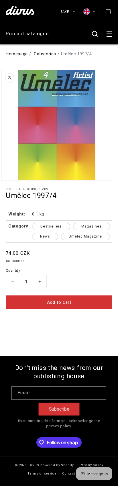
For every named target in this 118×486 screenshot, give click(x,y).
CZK (67, 11)
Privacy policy (91, 465)
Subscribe (59, 409)
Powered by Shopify (57, 465)
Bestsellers (51, 226)
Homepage (17, 53)
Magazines (91, 226)
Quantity (13, 270)
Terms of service (41, 473)
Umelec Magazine (85, 236)
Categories (45, 53)
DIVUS (34, 465)
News (45, 236)
